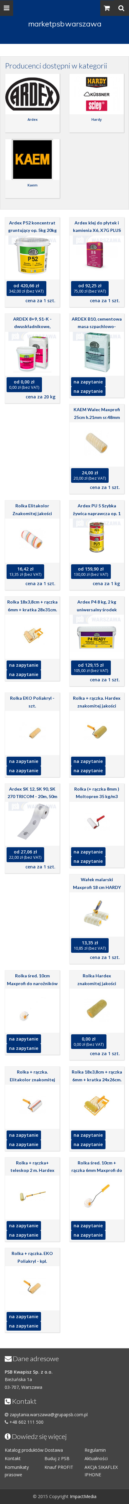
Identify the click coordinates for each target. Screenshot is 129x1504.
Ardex (33, 119)
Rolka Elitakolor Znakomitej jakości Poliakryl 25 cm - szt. (32, 513)
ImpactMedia (83, 1496)
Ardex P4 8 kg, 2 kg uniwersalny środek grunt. (97, 609)
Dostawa (53, 1450)
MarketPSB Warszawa (64, 23)
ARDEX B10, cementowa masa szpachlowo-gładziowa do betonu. (97, 326)
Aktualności (96, 1458)
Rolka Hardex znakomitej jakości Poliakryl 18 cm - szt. (96, 983)
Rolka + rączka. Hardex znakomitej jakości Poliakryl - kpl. (97, 705)
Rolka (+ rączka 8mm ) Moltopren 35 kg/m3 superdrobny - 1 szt (96, 796)
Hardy (96, 119)
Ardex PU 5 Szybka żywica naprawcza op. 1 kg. (97, 513)
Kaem (33, 185)
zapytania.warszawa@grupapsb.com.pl (49, 1414)
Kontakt (13, 1458)
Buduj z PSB (57, 1458)
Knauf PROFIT (58, 1467)
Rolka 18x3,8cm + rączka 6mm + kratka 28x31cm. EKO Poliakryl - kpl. (32, 609)
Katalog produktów (24, 1450)
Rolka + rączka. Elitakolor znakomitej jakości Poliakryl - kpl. (32, 1079)
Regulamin (95, 1450)
